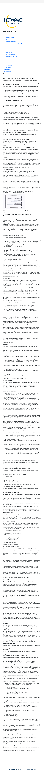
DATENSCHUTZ (19, 769)
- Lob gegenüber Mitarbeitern (11, 56)
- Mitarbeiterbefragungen (10, 54)
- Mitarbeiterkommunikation (11, 41)
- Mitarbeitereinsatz (9, 48)
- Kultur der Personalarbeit (11, 45)
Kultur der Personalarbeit (8, 35)
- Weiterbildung (9, 65)
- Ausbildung (8, 67)
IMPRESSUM (11, 769)
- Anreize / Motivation (10, 58)
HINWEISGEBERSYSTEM (30, 769)
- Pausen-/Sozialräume (10, 63)
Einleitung (5, 33)
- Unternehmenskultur (10, 37)
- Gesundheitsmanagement (11, 60)
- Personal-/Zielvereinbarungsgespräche (13, 50)
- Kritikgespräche (9, 52)
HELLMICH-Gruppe (17, 1)
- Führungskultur (9, 39)
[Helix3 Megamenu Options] (14, 5)
